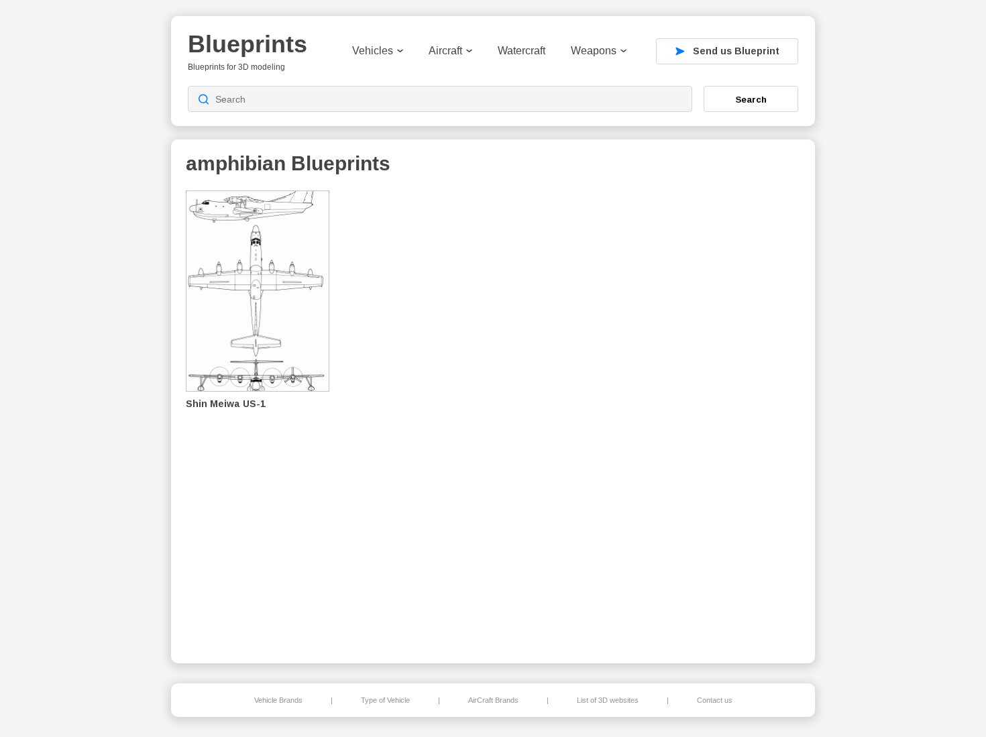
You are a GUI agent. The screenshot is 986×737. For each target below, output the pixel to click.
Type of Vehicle (385, 700)
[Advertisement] (730, 416)
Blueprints (247, 44)
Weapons (593, 50)
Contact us (714, 700)
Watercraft (521, 50)
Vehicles (372, 50)
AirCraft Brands (493, 700)
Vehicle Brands (278, 700)
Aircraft (445, 50)
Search (751, 99)
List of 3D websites (608, 700)
